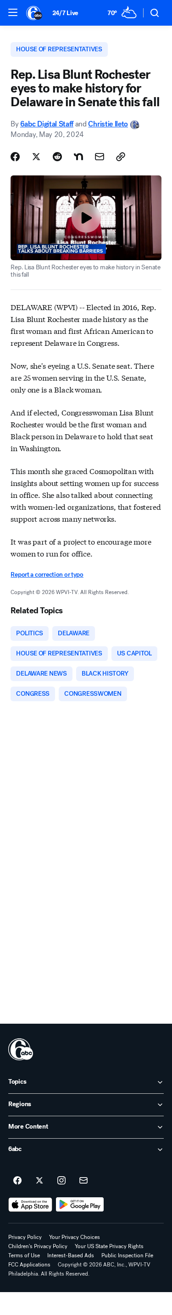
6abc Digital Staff (46, 124)
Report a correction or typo (47, 574)
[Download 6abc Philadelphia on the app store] (30, 1204)
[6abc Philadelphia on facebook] (17, 1181)
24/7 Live (65, 13)
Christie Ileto (108, 124)
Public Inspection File (127, 1255)
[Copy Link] (120, 156)
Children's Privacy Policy (37, 1246)
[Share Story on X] (36, 156)
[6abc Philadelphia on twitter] (39, 1181)
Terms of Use (24, 1255)
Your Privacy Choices (74, 1237)
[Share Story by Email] (99, 156)
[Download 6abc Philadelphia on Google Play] (80, 1204)
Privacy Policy (25, 1237)
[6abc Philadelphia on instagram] (61, 1181)
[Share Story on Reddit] (57, 156)
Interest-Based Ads (70, 1255)
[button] (12, 12)
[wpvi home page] (20, 1049)
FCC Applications (29, 1264)
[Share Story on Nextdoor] (78, 156)
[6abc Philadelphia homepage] (34, 12)
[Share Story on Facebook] (15, 156)
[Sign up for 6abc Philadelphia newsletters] (83, 1181)
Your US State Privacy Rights (109, 1246)
